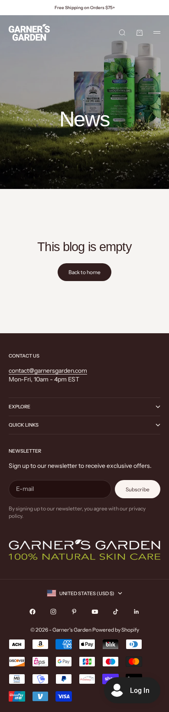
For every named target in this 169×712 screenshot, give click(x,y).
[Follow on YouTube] (94, 611)
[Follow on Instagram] (53, 611)
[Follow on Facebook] (32, 611)
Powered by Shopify (115, 629)
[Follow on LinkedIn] (136, 611)
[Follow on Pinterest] (74, 611)
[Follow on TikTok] (115, 611)
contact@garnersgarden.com (48, 370)
